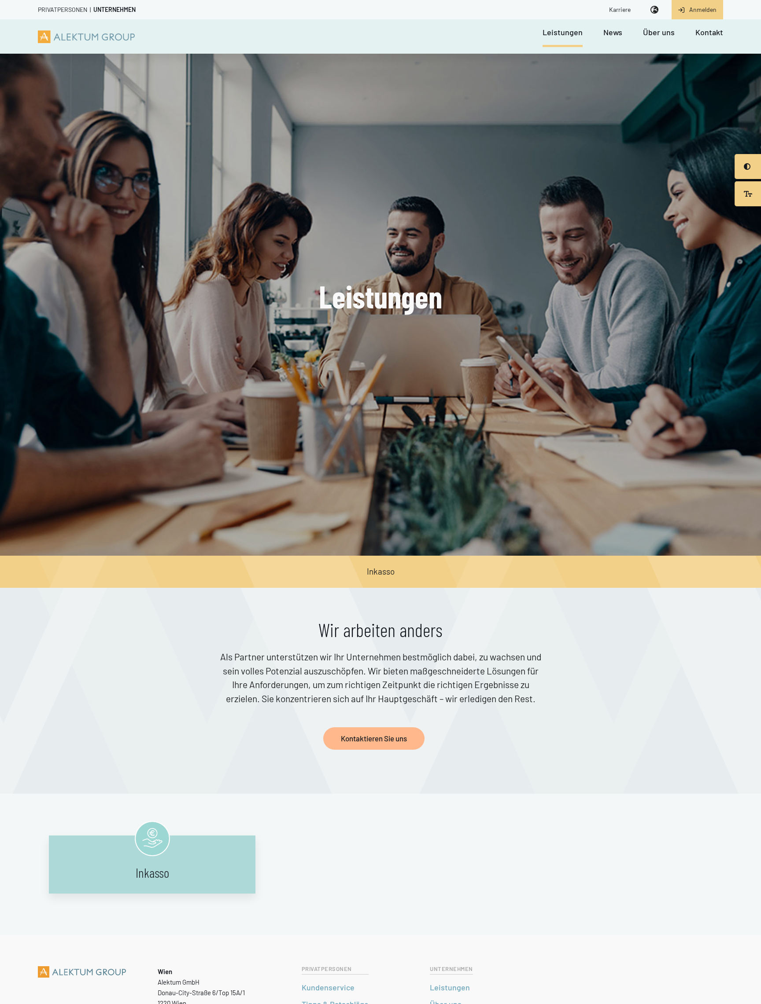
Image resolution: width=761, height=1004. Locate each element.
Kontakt (709, 32)
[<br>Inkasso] (152, 838)
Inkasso (381, 571)
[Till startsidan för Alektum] (86, 36)
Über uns (659, 32)
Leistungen (563, 32)
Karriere (620, 9)
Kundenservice (328, 987)
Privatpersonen (62, 9)
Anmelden (703, 9)
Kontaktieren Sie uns (374, 738)
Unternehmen (114, 9)
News (612, 32)
